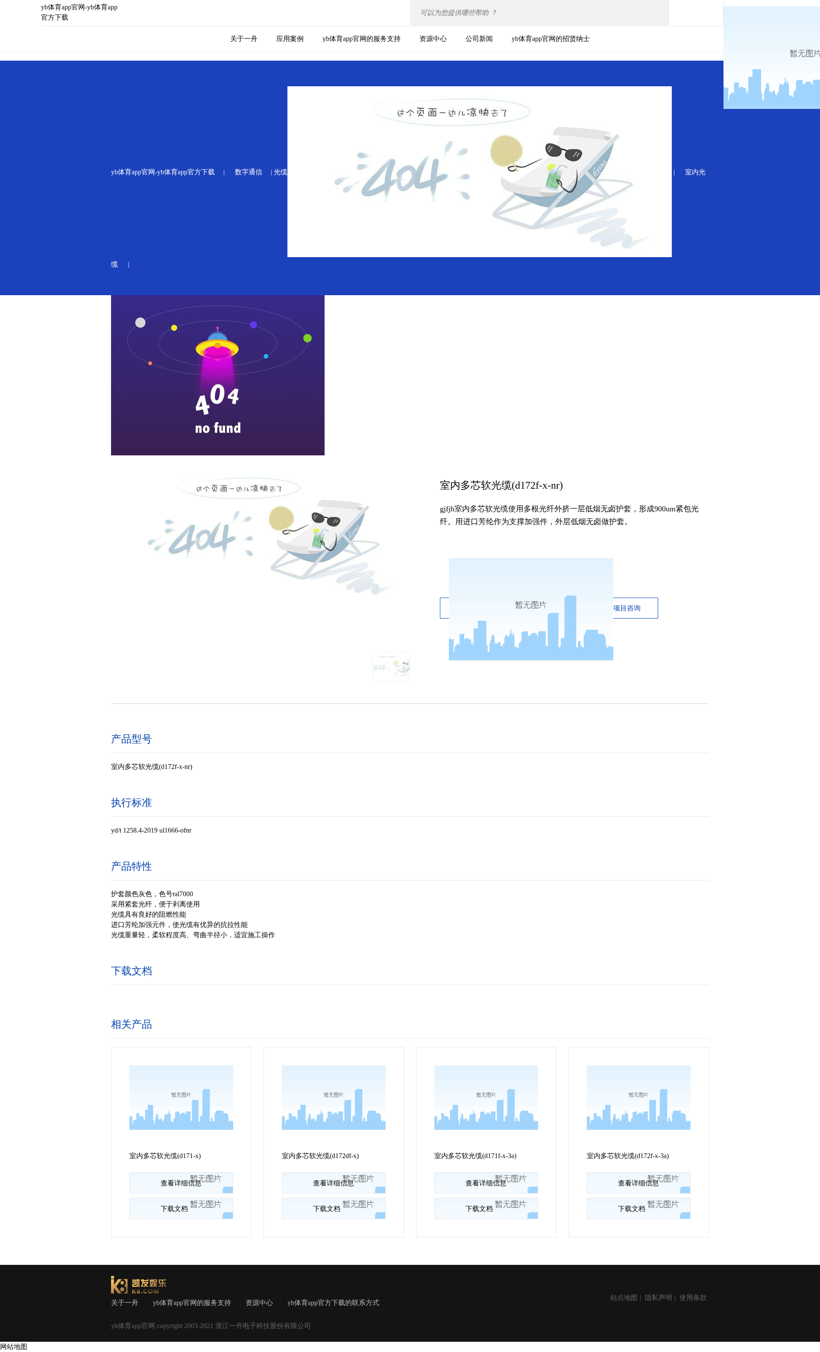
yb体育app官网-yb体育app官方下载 (163, 172)
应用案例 (290, 38)
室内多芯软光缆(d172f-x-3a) (628, 1155)
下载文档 (174, 1208)
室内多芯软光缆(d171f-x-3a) (475, 1155)
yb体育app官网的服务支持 (361, 38)
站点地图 (624, 1297)
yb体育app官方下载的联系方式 (333, 1302)
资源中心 (433, 38)
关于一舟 (244, 38)
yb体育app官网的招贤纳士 (551, 38)
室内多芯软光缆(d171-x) (165, 1155)
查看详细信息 (181, 1183)
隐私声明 (658, 1297)
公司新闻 (479, 38)
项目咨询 (627, 608)
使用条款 (693, 1297)
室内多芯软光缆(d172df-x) (320, 1155)
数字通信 (248, 172)
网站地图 (13, 1346)
